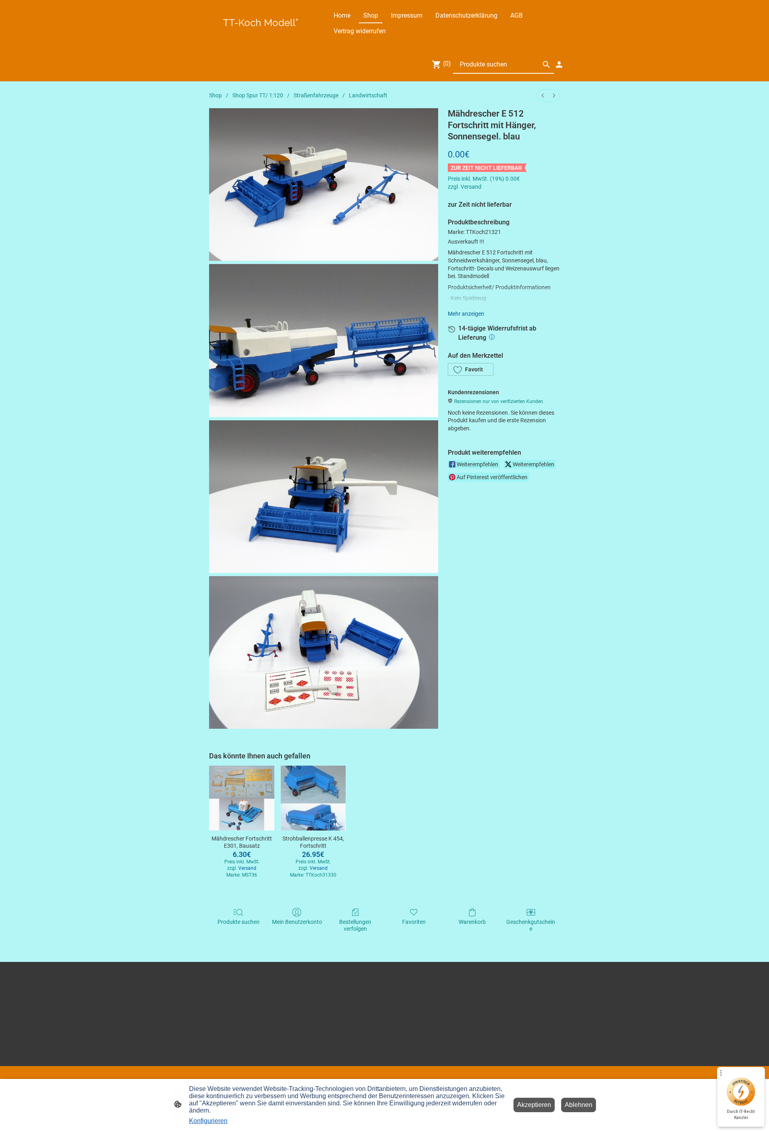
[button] (470, 369)
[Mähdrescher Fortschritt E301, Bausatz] (241, 798)
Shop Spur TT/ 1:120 (257, 95)
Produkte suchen (238, 922)
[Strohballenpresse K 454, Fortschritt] (313, 798)
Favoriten (414, 922)
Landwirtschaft (368, 95)
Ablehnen (578, 1104)
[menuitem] (542, 95)
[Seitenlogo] (260, 31)
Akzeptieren (534, 1104)
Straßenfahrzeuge (316, 95)
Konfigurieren (208, 1120)
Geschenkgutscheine (530, 925)
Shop (215, 95)
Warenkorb (472, 922)
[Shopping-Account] (559, 64)
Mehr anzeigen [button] (466, 313)
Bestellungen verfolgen (355, 925)
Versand (471, 186)
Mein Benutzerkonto (297, 922)
